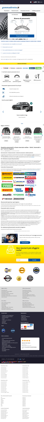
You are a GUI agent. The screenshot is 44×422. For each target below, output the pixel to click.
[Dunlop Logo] (7, 177)
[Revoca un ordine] (32, 2)
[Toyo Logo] (19, 190)
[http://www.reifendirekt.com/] (13, 362)
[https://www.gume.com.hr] (7, 362)
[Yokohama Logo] (7, 198)
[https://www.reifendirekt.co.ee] (8, 362)
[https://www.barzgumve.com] (6, 362)
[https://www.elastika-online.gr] (4, 362)
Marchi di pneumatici (4, 152)
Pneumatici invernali (9, 229)
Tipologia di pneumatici (11, 152)
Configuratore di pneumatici (20, 152)
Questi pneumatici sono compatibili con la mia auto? (11, 44)
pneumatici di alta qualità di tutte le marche (33, 169)
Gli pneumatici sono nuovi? (7, 47)
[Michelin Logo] (19, 181)
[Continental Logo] (7, 173)
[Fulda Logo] (30, 177)
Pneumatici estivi (3, 229)
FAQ (7, 59)
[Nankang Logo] (19, 185)
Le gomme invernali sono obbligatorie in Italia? (10, 53)
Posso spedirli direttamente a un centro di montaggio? (11, 50)
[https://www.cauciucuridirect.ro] (3, 362)
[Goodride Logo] (19, 194)
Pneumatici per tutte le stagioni (17, 229)
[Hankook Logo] (19, 177)
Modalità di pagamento (29, 152)
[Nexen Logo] (30, 181)
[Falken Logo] (30, 173)
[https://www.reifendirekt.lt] (9, 362)
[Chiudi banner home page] (43, 67)
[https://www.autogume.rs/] (12, 362)
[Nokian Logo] (7, 185)
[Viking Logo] (30, 194)
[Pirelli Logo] (7, 190)
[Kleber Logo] (7, 194)
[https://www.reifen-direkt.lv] (11, 362)
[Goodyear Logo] (19, 173)
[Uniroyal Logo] (29, 190)
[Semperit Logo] (30, 185)
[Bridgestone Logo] (19, 198)
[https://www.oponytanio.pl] (2, 362)
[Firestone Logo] (7, 181)
